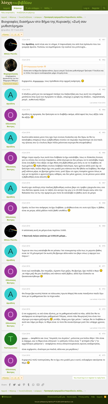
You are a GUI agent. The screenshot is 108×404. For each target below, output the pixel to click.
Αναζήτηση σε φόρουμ (26, 12)
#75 (103, 355)
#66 (103, 153)
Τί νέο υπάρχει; (32, 8)
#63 (103, 89)
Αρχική (6, 8)
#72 (103, 289)
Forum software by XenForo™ (54, 402)
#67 (103, 183)
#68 (103, 203)
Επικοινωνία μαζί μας (56, 397)
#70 (103, 246)
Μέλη (46, 8)
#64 (103, 110)
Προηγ (6, 34)
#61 (103, 40)
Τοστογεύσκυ (10, 347)
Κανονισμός (72, 397)
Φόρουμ (18, 8)
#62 (103, 60)
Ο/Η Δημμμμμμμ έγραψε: (33, 66)
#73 (103, 309)
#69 (103, 226)
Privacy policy (83, 397)
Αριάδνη (6, 30)
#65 (103, 132)
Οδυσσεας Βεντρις (11, 125)
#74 (103, 334)
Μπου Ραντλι (10, 53)
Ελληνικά (7, 397)
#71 (103, 266)
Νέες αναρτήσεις (8, 12)
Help (93, 397)
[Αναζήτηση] (104, 8)
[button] (41, 8)
